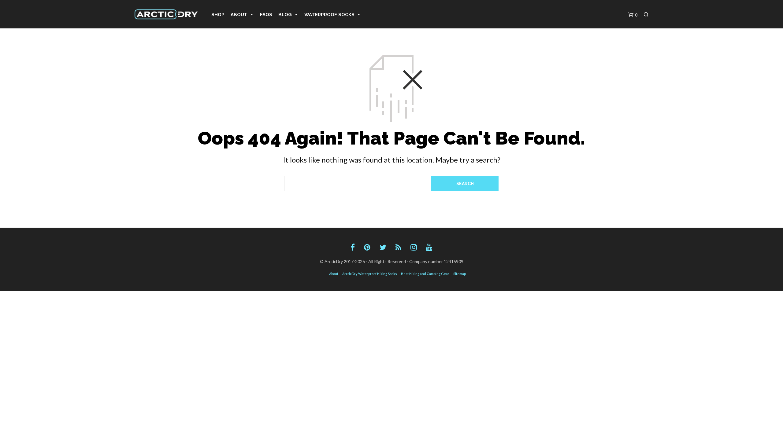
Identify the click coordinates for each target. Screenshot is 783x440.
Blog (285, 14)
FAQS (266, 14)
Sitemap (459, 274)
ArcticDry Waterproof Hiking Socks (369, 274)
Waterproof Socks (329, 14)
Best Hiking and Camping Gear (425, 274)
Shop (218, 14)
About (239, 14)
